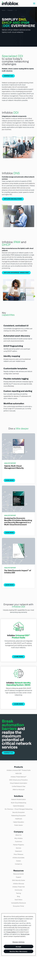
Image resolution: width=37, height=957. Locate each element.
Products (10, 10)
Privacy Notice (11, 932)
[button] (34, 3)
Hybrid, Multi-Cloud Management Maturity (14, 467)
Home (3, 10)
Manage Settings (19, 942)
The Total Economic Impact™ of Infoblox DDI (17, 571)
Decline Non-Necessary (18, 951)
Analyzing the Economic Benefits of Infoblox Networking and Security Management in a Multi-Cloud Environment (18, 521)
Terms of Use (25, 934)
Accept (18, 947)
